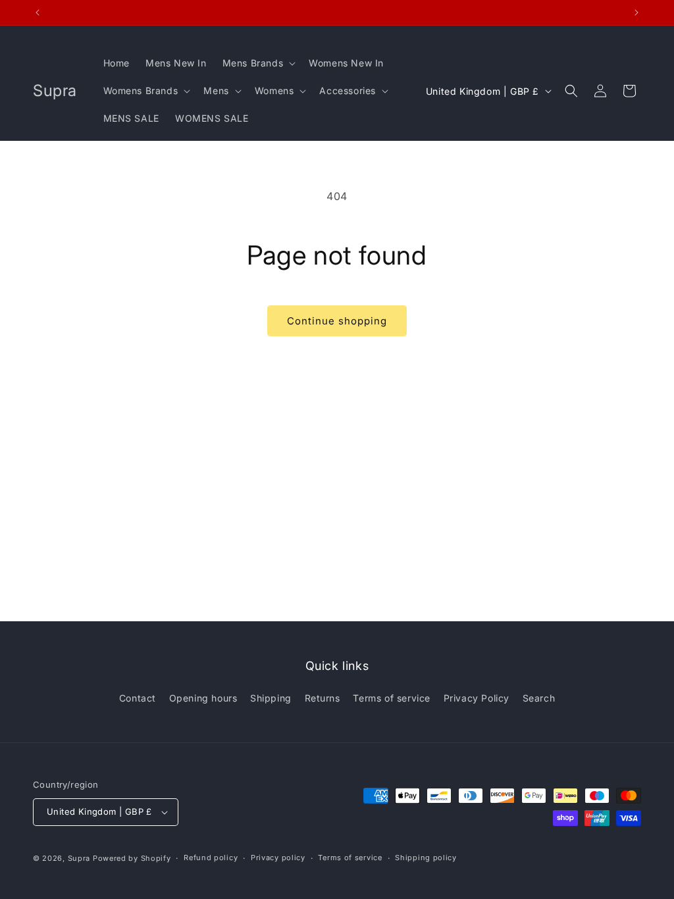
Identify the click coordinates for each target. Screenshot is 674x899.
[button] (258, 63)
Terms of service (391, 698)
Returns (322, 698)
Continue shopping (337, 321)
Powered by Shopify (132, 858)
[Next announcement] (636, 12)
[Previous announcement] (37, 12)
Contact (137, 698)
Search (539, 698)
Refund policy (211, 857)
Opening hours (203, 698)
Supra (79, 858)
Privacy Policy (476, 698)
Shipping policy (426, 857)
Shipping (271, 698)
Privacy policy (278, 857)
